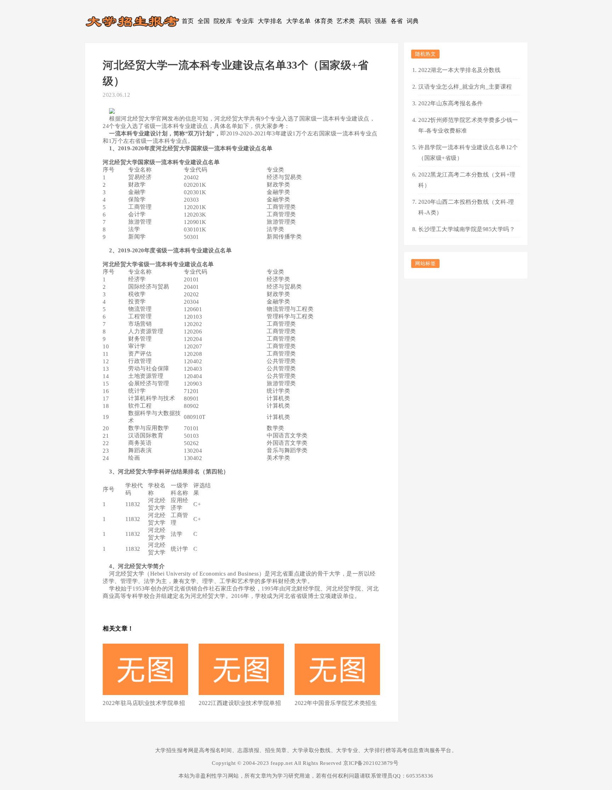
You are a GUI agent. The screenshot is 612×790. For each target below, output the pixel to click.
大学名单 (298, 21)
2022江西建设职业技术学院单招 (240, 703)
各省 (397, 21)
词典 (413, 21)
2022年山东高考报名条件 (450, 103)
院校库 (223, 21)
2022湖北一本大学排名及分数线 (459, 70)
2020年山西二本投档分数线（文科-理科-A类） (466, 207)
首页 (188, 21)
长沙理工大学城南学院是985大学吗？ (466, 229)
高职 (365, 21)
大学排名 (270, 21)
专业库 (245, 21)
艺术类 (345, 21)
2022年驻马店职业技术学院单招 (144, 703)
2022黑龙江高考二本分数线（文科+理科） (467, 180)
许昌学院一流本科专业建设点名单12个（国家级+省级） (468, 152)
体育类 (323, 21)
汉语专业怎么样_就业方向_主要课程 (465, 87)
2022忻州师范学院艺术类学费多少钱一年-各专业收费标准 (468, 125)
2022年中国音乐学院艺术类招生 (336, 703)
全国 (204, 21)
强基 (381, 21)
